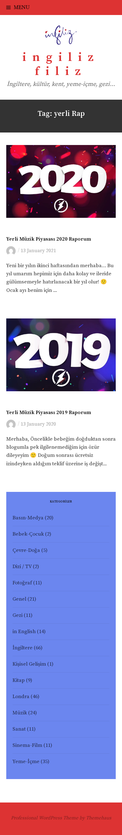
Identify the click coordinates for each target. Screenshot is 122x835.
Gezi (18, 615)
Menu (22, 7)
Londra (21, 696)
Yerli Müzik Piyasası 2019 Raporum (48, 412)
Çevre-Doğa (26, 550)
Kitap (19, 680)
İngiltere (23, 648)
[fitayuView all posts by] (12, 250)
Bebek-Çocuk (28, 534)
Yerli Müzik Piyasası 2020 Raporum (48, 239)
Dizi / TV (22, 566)
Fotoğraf (22, 583)
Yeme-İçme (26, 761)
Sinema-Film (27, 745)
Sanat (19, 729)
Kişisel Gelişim (29, 664)
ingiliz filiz (61, 64)
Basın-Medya (28, 518)
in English (24, 631)
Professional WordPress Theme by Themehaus (61, 818)
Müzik (13, 230)
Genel (19, 599)
